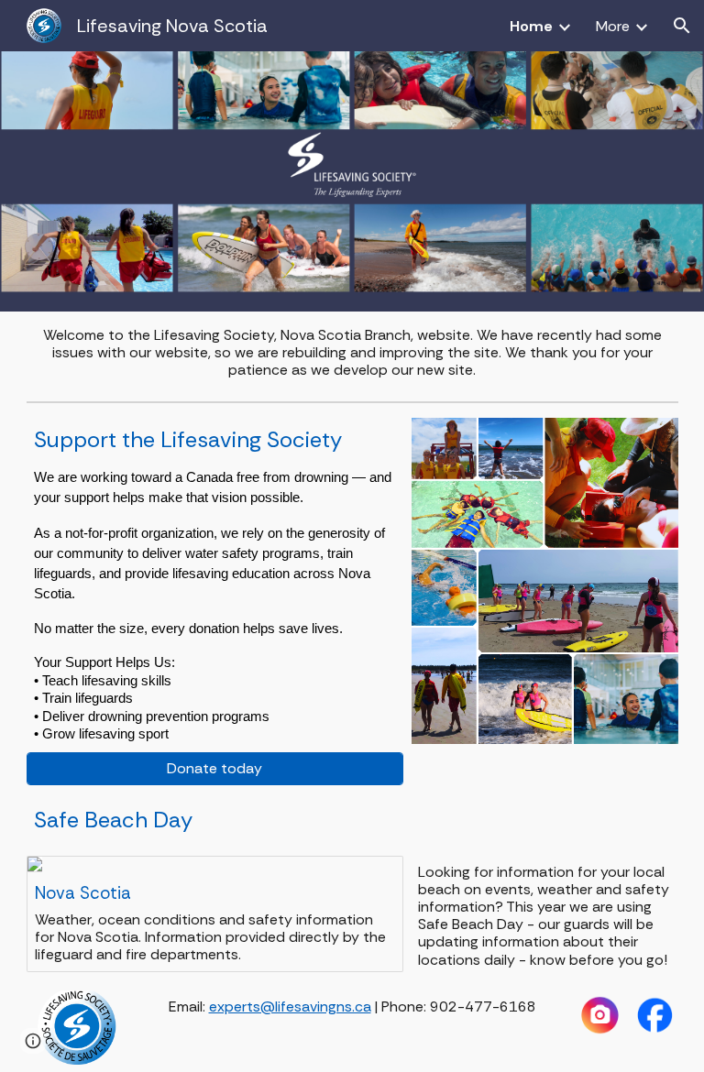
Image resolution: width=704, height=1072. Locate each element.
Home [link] (531, 26)
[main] (352, 353)
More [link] (613, 26)
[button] (682, 26)
